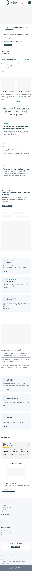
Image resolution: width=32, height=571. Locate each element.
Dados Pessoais (4, 530)
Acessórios (21, 114)
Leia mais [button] (5, 457)
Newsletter (15, 546)
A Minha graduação (5, 534)
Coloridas (17, 111)
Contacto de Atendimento (6, 524)
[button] (2, 2)
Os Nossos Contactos (6, 507)
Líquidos (24, 111)
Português (24, 1)
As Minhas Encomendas (6, 532)
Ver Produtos (6, 271)
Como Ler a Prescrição (6, 520)
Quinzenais (17, 108)
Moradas (3, 536)
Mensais (11, 108)
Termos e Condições (5, 561)
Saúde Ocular (4, 509)
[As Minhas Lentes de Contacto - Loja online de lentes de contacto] (12, 2)
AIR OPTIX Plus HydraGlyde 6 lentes (8, 92)
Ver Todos (27, 59)
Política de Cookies (21, 561)
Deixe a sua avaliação (6, 538)
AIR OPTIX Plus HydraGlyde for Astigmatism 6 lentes (24, 92)
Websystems (19, 567)
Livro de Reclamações (5, 563)
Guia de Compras (5, 518)
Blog (2, 511)
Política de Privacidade (13, 561)
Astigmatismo (26, 108)
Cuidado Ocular (12, 114)
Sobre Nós (3, 505)
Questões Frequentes (5, 522)
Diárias (4, 108)
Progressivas (9, 111)
